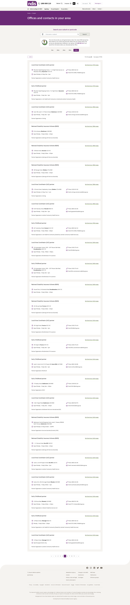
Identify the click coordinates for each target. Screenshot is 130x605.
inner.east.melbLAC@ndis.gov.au (79, 465)
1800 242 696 (75, 208)
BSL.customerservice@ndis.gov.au (79, 271)
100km (58, 50)
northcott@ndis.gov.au (76, 367)
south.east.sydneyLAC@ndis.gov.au (79, 484)
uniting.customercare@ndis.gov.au (79, 114)
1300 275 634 (75, 247)
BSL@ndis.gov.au (75, 250)
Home (28, 13)
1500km (76, 50)
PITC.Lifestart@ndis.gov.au (77, 504)
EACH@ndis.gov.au (75, 386)
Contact (100, 9)
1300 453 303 (75, 112)
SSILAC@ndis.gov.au (76, 405)
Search (85, 34)
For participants (55, 9)
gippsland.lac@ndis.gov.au (77, 211)
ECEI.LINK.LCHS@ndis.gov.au (78, 72)
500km (70, 50)
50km (52, 50)
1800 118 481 (75, 364)
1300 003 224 (75, 383)
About (94, 9)
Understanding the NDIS (36, 9)
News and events (86, 9)
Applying (46, 9)
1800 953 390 (75, 501)
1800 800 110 (46, 3)
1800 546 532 (75, 70)
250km (64, 50)
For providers (64, 9)
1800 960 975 (75, 403)
